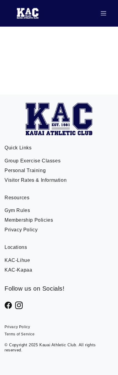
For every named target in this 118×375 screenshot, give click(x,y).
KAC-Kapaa (18, 269)
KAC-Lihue (17, 260)
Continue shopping (59, 66)
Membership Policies (29, 220)
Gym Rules (17, 210)
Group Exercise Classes (33, 160)
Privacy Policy (21, 229)
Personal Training (25, 170)
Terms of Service (20, 334)
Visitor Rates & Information (36, 180)
